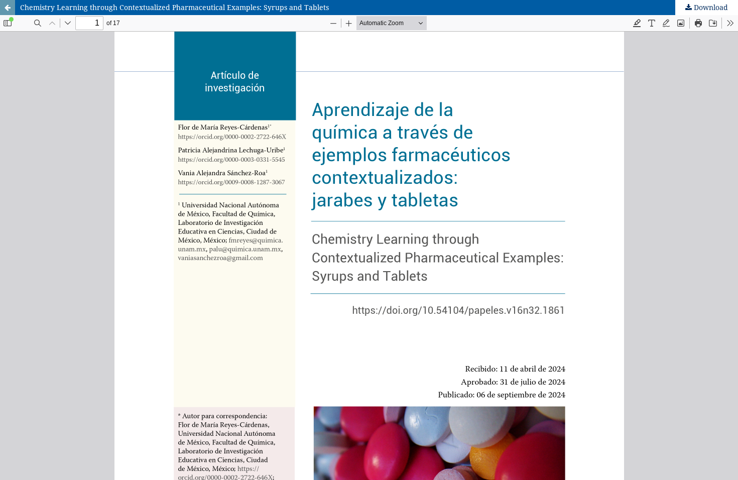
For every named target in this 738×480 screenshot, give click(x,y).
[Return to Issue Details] (7, 7)
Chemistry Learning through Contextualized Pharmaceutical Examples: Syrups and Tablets (174, 7)
